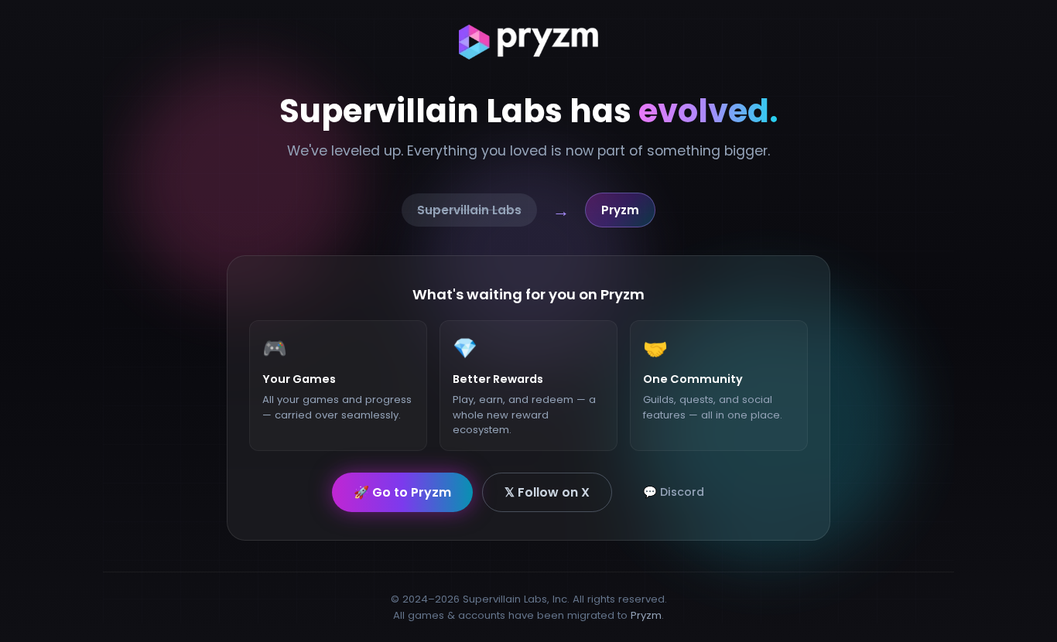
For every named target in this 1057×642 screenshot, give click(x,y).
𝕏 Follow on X (547, 492)
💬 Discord (673, 492)
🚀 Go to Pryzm (402, 492)
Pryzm (646, 615)
